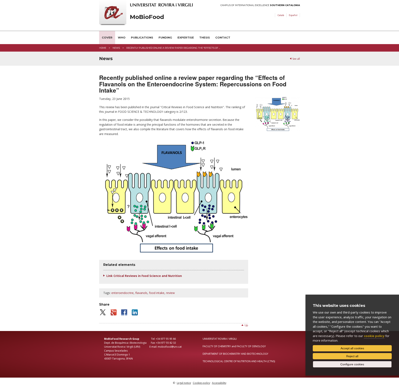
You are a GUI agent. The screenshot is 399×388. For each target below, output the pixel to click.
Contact (222, 37)
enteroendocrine (122, 293)
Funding (165, 37)
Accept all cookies (352, 348)
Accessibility (219, 383)
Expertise (185, 37)
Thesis (204, 37)
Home (102, 47)
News (116, 47)
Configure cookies (352, 364)
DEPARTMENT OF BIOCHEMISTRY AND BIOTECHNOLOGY (235, 354)
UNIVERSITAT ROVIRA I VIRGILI (220, 339)
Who (122, 37)
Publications (142, 37)
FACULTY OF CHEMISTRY (217, 346)
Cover (107, 37)
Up (246, 325)
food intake (156, 293)
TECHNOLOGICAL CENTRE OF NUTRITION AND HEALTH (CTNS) (239, 361)
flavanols (141, 293)
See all (296, 59)
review (170, 293)
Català (280, 15)
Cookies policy (201, 383)
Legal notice (184, 383)
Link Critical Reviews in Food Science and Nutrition (144, 276)
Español (293, 15)
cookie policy (374, 336)
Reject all (352, 356)
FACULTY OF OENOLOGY (251, 346)
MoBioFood (147, 17)
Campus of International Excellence (260, 5)
